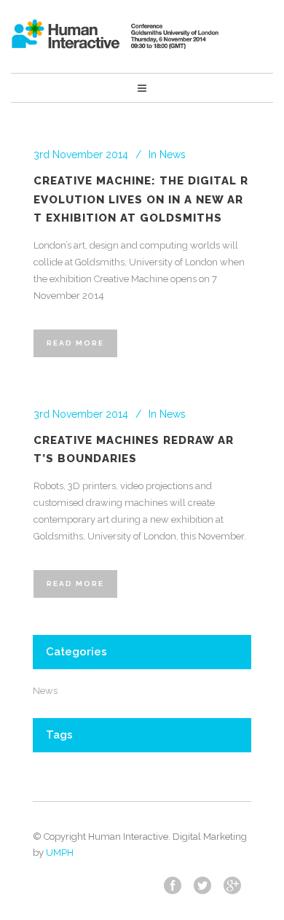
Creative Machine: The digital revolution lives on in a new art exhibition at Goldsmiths (140, 199)
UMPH (60, 852)
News (172, 154)
